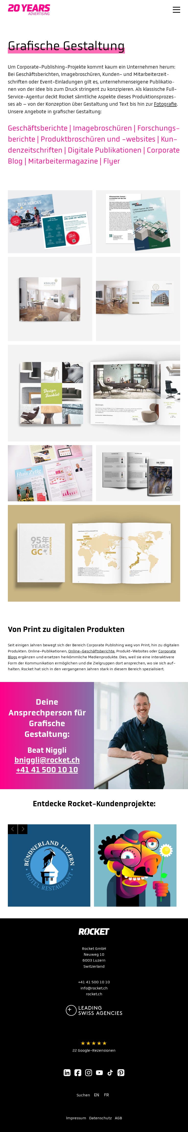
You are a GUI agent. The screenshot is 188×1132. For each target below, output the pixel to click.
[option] (98, 1095)
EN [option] (96, 1095)
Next (22, 829)
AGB (118, 1118)
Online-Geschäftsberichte (91, 651)
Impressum (76, 1118)
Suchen (83, 1095)
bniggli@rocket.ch (47, 760)
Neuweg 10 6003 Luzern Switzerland (94, 960)
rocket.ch (94, 994)
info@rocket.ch (94, 988)
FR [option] (106, 1095)
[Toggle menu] (176, 10)
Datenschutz (100, 1118)
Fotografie (165, 104)
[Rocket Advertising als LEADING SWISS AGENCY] (94, 1010)
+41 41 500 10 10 (47, 769)
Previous (13, 829)
